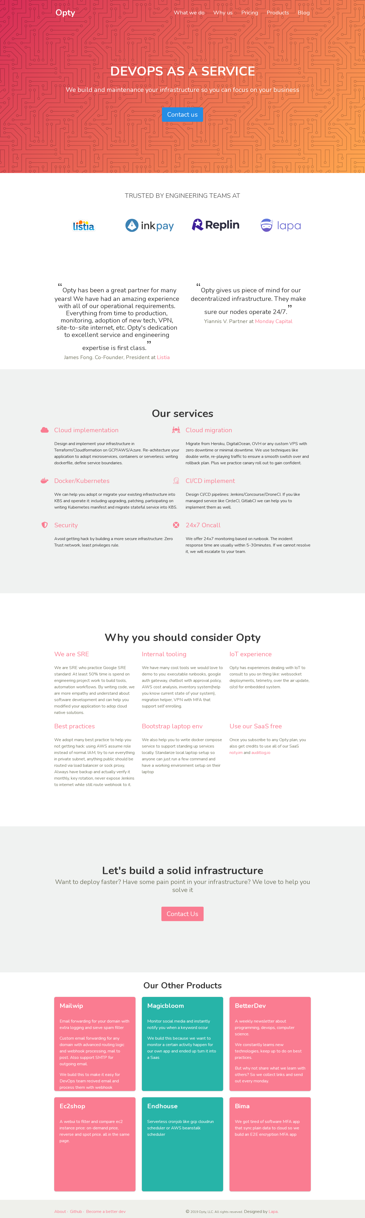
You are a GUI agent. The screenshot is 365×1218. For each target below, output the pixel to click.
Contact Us (182, 914)
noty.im (236, 753)
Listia (163, 357)
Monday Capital (274, 321)
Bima (242, 1106)
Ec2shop (72, 1106)
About (60, 1212)
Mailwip (71, 1005)
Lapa (273, 1212)
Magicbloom (165, 1005)
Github (76, 1212)
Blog (304, 12)
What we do (189, 12)
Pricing (249, 12)
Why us (223, 12)
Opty (65, 12)
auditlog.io (260, 753)
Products (278, 12)
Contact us (182, 114)
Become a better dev (106, 1212)
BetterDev (250, 1005)
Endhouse (162, 1106)
